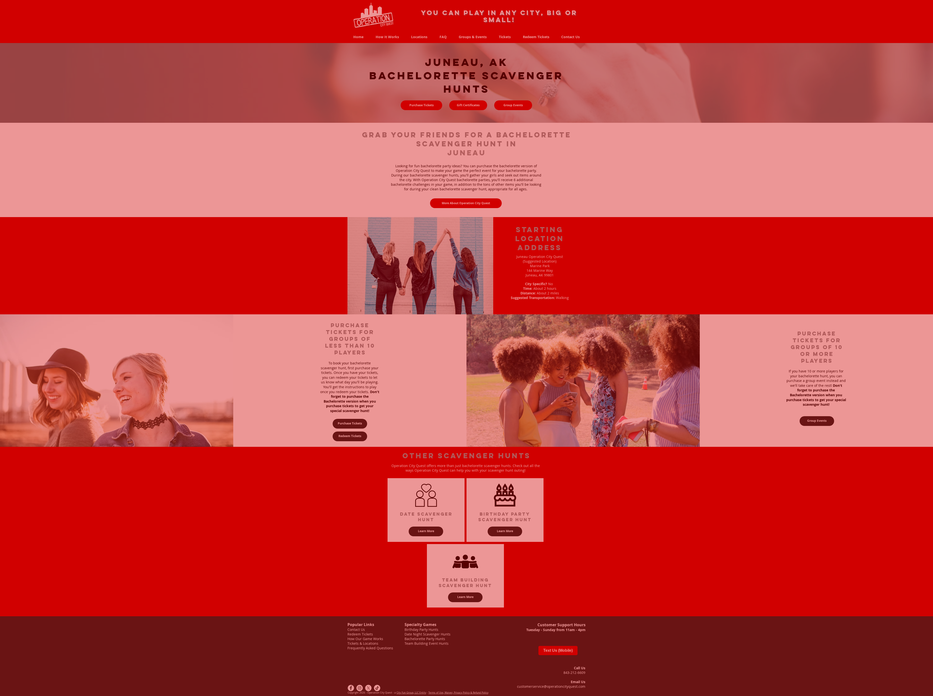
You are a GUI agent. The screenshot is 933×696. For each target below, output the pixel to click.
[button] (582, 616)
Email (388, 667)
